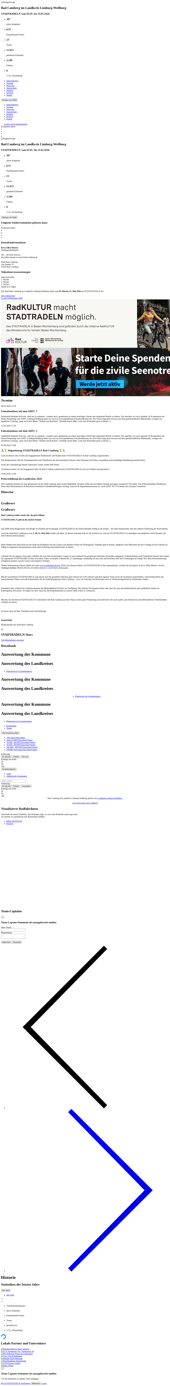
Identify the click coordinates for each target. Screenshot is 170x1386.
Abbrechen (6, 942)
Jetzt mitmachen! (8, 296)
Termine (9, 83)
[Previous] (87, 1108)
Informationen (12, 81)
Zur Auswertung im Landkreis (85, 803)
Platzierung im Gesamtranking (19, 671)
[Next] (87, 1271)
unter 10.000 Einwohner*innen (19, 740)
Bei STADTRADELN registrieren (15, 1383)
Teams (9, 728)
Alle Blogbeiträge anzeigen (12, 640)
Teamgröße (26, 786)
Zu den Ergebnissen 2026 (12, 298)
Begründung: (6, 932)
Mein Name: (6, 927)
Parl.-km (25, 757)
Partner (9, 95)
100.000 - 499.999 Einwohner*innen (21, 747)
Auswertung (11, 88)
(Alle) (8, 774)
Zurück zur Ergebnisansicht (15, 124)
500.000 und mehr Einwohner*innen (21, 749)
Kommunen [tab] (11, 726)
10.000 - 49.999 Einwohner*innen (20, 742)
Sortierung (5, 754)
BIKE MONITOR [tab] (14, 821)
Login (44, 1383)
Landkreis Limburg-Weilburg (109, 798)
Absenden (17, 942)
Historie (9, 90)
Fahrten (16, 757)
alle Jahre (6, 1290)
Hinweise (10, 86)
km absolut (6, 757)
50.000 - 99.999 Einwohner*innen (20, 745)
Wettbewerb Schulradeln (16, 776)
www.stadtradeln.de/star (50, 565)
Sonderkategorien (9, 769)
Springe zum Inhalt (9, 100)
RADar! (9, 93)
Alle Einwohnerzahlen (10, 733)
